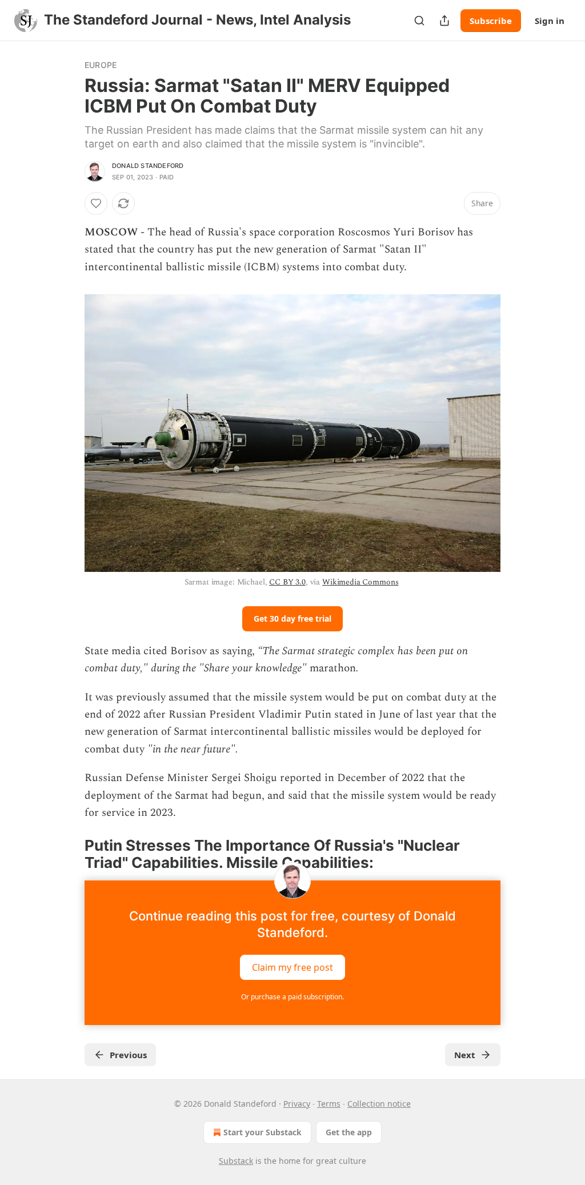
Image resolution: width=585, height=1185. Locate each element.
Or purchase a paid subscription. (292, 997)
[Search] (419, 20)
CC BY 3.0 (287, 582)
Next (464, 1054)
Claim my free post (292, 967)
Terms (328, 1103)
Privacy (296, 1103)
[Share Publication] (444, 20)
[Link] (68, 854)
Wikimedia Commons (360, 582)
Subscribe (491, 20)
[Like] (96, 203)
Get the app (349, 1132)
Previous (128, 1054)
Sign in (549, 20)
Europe (101, 65)
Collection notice (379, 1103)
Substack (236, 1160)
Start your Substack (262, 1132)
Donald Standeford (147, 166)
